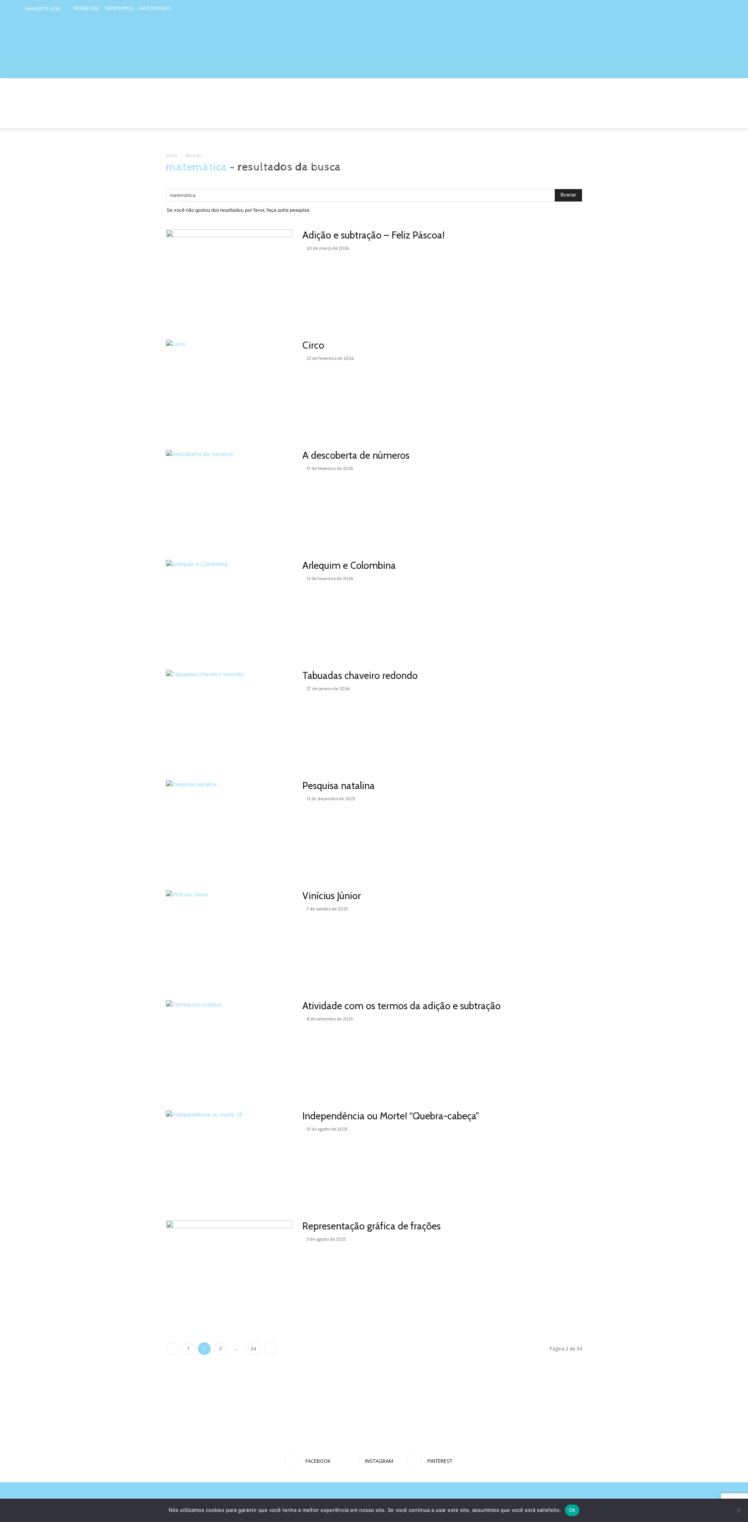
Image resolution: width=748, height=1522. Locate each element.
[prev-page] (172, 1348)
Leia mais (319, 259)
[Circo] (212, 385)
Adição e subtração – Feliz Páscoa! (373, 235)
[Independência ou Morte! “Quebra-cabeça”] (229, 1156)
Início (172, 155)
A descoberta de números (355, 455)
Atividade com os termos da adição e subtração (401, 1006)
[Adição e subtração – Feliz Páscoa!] (229, 275)
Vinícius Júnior (331, 895)
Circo (313, 345)
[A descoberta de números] (229, 495)
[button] (572, 118)
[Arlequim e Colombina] (227, 605)
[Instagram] (702, 8)
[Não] (738, 1510)
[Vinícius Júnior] (229, 936)
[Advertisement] (374, 1418)
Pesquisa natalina (338, 785)
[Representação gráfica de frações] (229, 1266)
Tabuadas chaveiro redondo (360, 675)
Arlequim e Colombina (349, 565)
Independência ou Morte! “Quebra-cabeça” (390, 1116)
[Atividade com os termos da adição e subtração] (229, 1046)
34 (253, 1348)
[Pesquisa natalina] (212, 825)
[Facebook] (687, 8)
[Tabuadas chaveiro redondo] (229, 715)
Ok (572, 1510)
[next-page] (270, 1348)
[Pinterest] (717, 8)
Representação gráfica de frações (371, 1226)
